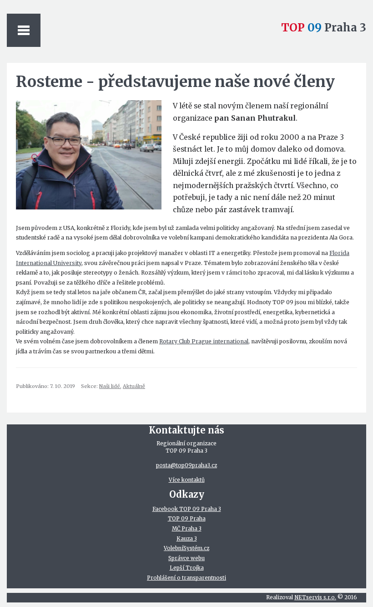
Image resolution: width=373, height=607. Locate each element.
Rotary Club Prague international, (204, 341)
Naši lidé (109, 386)
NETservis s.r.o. (315, 597)
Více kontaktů (187, 480)
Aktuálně (134, 386)
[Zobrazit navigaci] (23, 30)
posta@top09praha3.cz (186, 465)
